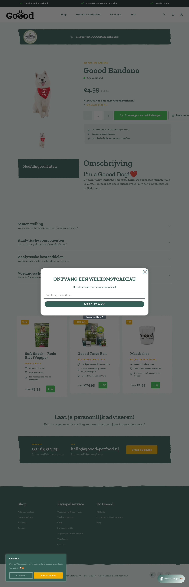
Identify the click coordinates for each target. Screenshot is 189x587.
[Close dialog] (145, 272)
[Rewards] (171, 579)
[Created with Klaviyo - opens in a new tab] (94, 317)
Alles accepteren (48, 575)
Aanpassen (21, 575)
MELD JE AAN (94, 304)
